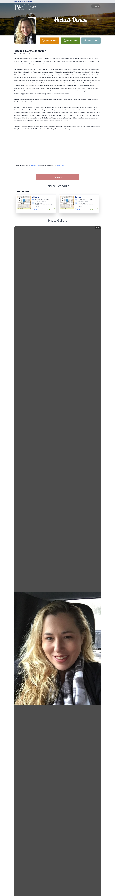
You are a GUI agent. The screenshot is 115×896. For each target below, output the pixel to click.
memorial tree (34, 165)
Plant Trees (49, 210)
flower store (60, 165)
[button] (24, 201)
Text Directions (37, 210)
